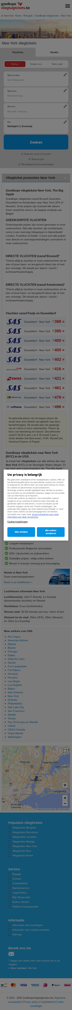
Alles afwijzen (21, 532)
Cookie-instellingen (17, 522)
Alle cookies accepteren (50, 532)
